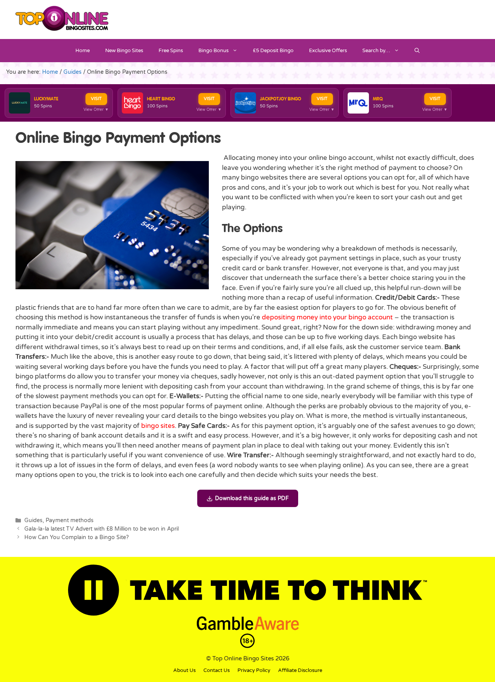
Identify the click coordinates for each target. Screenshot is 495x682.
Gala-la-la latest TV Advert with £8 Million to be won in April (101, 529)
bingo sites (158, 426)
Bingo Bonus (213, 51)
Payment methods (70, 520)
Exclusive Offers (328, 51)
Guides (33, 520)
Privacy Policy (253, 670)
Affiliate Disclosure (300, 670)
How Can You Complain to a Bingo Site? (76, 537)
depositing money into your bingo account (327, 317)
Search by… (376, 51)
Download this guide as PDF (252, 498)
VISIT (96, 98)
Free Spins (171, 51)
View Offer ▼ (96, 109)
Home (82, 51)
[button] (417, 50)
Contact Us (216, 670)
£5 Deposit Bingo (273, 51)
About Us (184, 670)
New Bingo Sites (124, 51)
